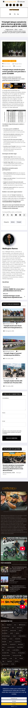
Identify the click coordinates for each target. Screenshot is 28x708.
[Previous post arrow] (24, 289)
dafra (13, 627)
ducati (20, 630)
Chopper (12, 453)
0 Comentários (18, 66)
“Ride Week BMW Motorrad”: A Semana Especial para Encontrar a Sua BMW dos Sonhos (17, 587)
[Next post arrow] (24, 296)
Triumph (13, 61)
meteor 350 (4, 644)
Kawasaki (4, 641)
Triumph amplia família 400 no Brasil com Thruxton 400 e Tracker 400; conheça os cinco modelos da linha (13, 382)
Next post (5, 293)
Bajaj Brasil (9, 624)
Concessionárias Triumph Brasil (11, 201)
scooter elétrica (15, 650)
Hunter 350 (17, 638)
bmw (15, 624)
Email (3, 421)
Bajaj (3, 624)
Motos (5, 63)
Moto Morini (20, 644)
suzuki (10, 658)
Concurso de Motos (20, 453)
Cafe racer (6, 453)
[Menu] (10, 14)
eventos (17, 633)
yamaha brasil (5, 664)
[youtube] (21, 5)
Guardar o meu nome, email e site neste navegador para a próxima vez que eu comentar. (11, 432)
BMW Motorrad (22, 624)
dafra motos (19, 627)
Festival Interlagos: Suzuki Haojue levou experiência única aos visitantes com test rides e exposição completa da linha (13, 296)
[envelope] (16, 215)
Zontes (12, 664)
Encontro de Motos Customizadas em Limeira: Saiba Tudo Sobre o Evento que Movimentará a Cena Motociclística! (13, 467)
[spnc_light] (18, 14)
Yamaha (16, 661)
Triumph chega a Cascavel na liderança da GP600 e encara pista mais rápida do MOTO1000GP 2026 (13, 354)
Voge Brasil (9, 661)
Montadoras (6, 61)
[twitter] (7, 215)
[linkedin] (11, 215)
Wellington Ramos (18, 63)
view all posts (5, 281)
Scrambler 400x (5, 652)
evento (11, 633)
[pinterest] (20, 215)
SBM (3, 650)
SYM (16, 658)
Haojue (14, 636)
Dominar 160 (5, 630)
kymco (10, 641)
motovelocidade (11, 647)
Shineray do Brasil (6, 655)
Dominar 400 (13, 630)
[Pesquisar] (14, 14)
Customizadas (7, 455)
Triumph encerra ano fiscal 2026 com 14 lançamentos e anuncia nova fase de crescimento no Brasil (13, 327)
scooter (8, 650)
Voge (3, 661)
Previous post (6, 287)
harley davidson (22, 636)
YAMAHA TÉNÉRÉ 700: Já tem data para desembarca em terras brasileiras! (13, 290)
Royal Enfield (20, 647)
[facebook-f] (7, 5)
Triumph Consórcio (16, 195)
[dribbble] (14, 5)
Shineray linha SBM (17, 655)
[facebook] (3, 215)
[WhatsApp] (24, 215)
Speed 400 (4, 658)
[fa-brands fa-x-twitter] (10, 5)
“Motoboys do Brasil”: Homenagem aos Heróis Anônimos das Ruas (17, 579)
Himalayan (4, 638)
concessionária (5, 627)
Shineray (13, 652)
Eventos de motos (16, 455)
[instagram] (17, 5)
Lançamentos (17, 641)
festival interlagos (6, 636)
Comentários (5, 398)
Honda (11, 638)
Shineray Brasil (21, 652)
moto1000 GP (12, 644)
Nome (3, 412)
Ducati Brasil (4, 633)
